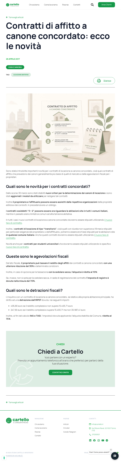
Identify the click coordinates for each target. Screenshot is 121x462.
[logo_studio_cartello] (13, 4)
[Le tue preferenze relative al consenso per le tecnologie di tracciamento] (4, 458)
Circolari (66, 428)
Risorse (37, 432)
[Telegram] (107, 439)
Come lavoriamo (41, 428)
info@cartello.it (97, 424)
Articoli (66, 424)
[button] (70, 5)
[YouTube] (103, 439)
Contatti (38, 435)
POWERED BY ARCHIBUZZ (14, 456)
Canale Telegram (69, 432)
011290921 (96, 434)
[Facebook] (94, 439)
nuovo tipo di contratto (17, 246)
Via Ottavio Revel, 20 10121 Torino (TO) (104, 429)
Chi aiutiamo (39, 424)
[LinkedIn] (90, 439)
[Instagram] (98, 439)
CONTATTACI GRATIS (60, 372)
